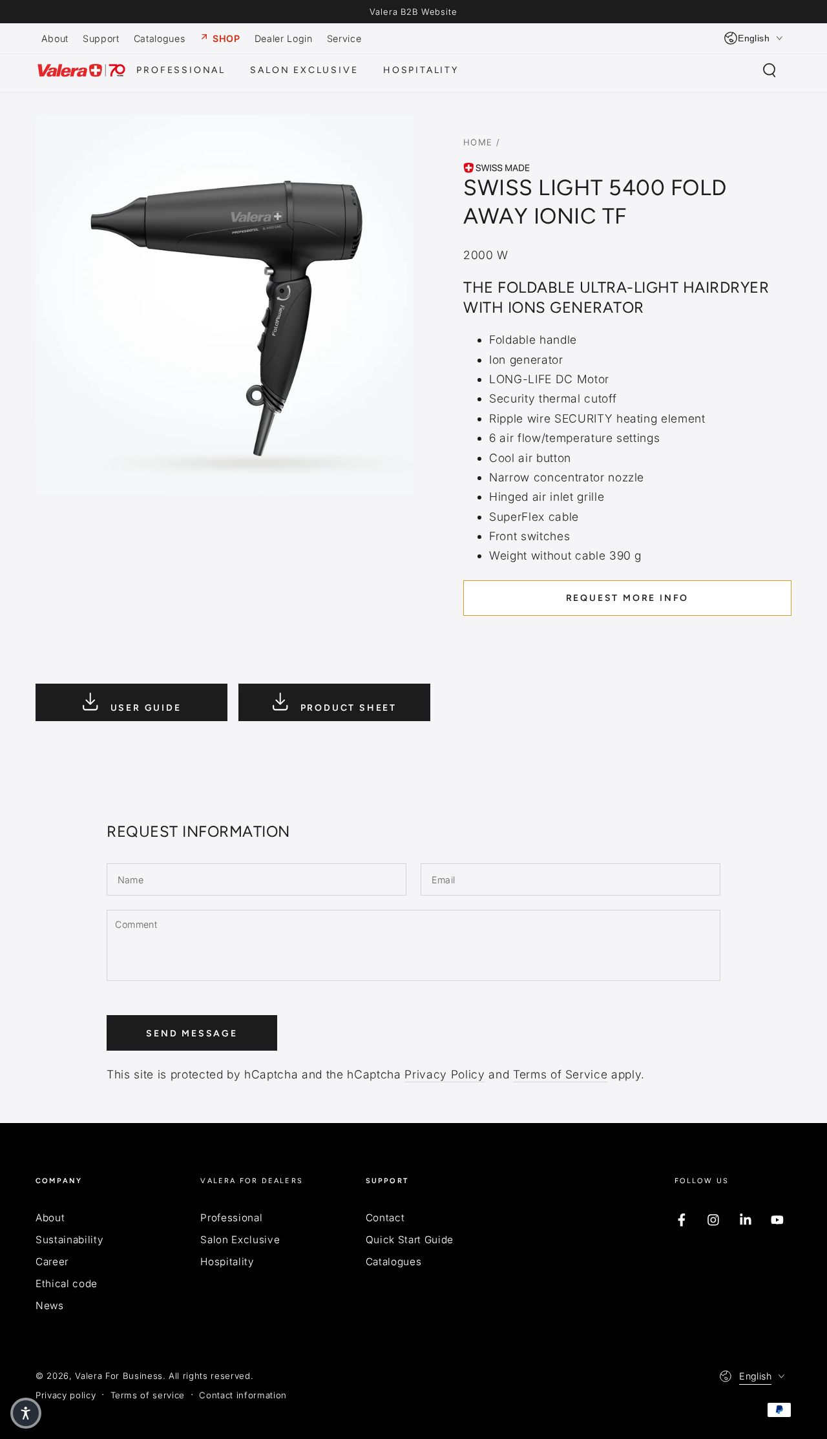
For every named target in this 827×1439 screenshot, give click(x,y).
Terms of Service (560, 1074)
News (50, 1305)
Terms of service (147, 1395)
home (478, 142)
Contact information (243, 1395)
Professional (231, 1218)
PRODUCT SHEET (347, 707)
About (50, 1218)
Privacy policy (66, 1395)
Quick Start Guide (410, 1240)
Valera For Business (119, 1376)
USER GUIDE (144, 707)
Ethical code (67, 1283)
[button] (769, 70)
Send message (192, 1033)
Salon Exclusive (240, 1240)
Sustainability (69, 1240)
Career (52, 1261)
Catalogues (394, 1261)
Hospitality (227, 1261)
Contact (385, 1218)
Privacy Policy (444, 1074)
